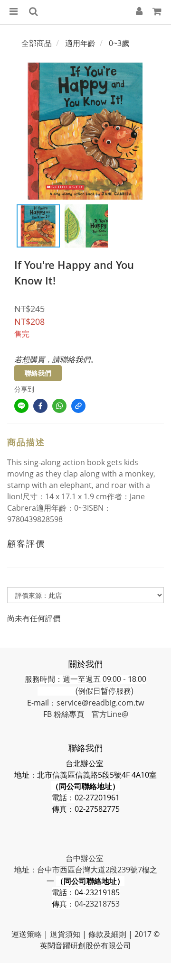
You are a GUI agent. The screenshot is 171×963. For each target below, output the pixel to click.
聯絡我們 (38, 372)
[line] (21, 406)
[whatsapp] (59, 406)
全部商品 (36, 43)
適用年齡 (80, 43)
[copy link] (78, 406)
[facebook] (40, 406)
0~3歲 (119, 43)
